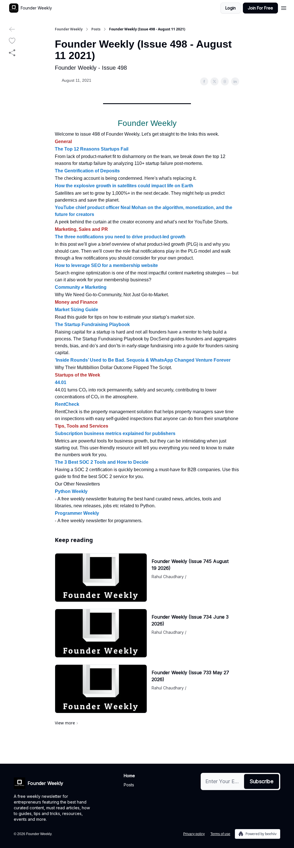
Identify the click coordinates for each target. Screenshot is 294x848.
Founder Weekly (69, 29)
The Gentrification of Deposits (87, 170)
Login (230, 7)
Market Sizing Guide (76, 309)
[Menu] (283, 7)
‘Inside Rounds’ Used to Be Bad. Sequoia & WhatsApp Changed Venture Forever (143, 360)
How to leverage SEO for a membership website (106, 265)
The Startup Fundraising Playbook (92, 324)
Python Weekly (71, 491)
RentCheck (67, 404)
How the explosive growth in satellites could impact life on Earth (124, 185)
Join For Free (260, 7)
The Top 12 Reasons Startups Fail (91, 149)
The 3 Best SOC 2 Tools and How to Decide (101, 462)
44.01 (60, 382)
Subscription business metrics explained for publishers (115, 433)
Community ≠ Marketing (81, 287)
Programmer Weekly (77, 513)
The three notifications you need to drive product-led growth (120, 236)
